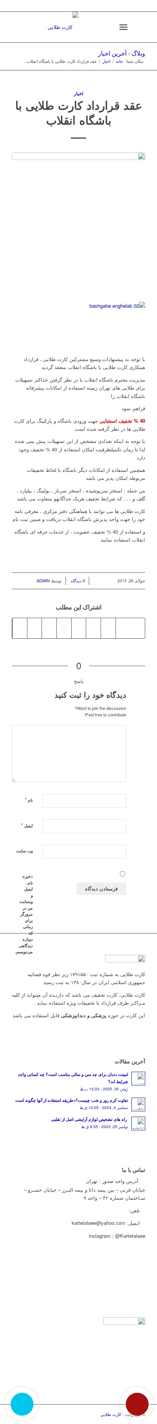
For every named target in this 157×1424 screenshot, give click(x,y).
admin (43, 580)
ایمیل (27, 825)
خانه (119, 61)
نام (29, 799)
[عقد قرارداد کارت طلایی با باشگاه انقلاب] (78, 223)
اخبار (107, 61)
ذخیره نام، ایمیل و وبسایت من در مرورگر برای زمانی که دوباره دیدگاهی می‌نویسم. (27, 913)
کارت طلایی (111, 1414)
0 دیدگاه (77, 580)
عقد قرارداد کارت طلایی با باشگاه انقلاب (78, 112)
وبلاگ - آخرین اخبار (121, 53)
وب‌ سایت (24, 850)
